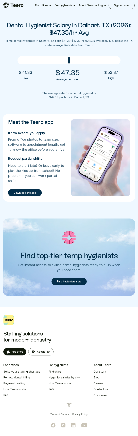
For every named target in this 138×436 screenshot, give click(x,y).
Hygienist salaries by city (64, 377)
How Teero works (14, 389)
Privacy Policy (80, 414)
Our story (100, 371)
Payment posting (14, 383)
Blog (96, 377)
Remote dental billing (16, 377)
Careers (99, 383)
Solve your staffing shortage (21, 371)
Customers (101, 395)
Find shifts (54, 371)
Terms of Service (59, 414)
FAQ (6, 395)
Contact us (101, 389)
